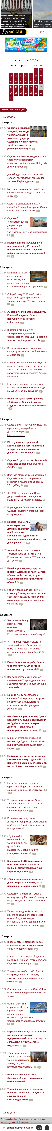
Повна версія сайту (9, 1119)
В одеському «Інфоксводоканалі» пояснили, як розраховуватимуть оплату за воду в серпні (25, 945)
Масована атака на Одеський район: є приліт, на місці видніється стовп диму (27, 192)
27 (26, 92)
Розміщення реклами (27, 1119)
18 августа (6, 777)
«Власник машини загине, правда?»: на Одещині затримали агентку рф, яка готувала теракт (20, 1060)
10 (11, 81)
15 (36, 81)
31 (11, 98)
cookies (30, 1127)
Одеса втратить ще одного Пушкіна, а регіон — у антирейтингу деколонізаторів (27, 428)
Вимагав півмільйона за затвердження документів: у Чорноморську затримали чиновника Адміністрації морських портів (27, 335)
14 (31, 81)
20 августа (6, 419)
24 (11, 92)
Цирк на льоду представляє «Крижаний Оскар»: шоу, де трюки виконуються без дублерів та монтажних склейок (26, 702)
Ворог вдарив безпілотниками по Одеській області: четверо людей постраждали (25, 511)
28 (31, 92)
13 (26, 81)
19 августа (6, 615)
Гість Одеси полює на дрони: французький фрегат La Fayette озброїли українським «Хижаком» (25, 786)
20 (26, 87)
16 (41, 81)
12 (21, 81)
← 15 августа (7, 117)
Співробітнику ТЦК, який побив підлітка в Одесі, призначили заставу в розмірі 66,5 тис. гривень (26, 297)
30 (41, 92)
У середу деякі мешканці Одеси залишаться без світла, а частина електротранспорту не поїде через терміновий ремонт (26, 805)
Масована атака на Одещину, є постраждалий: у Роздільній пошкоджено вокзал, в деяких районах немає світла (26, 247)
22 (36, 87)
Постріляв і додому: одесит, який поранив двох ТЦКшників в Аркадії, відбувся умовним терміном (26, 387)
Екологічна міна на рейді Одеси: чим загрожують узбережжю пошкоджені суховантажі (26, 666)
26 (21, 92)
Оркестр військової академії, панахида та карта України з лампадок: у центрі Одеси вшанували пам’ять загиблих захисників (22, 138)
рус (42, 31)
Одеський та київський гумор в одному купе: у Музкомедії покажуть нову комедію (27, 897)
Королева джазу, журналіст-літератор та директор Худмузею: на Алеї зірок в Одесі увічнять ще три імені (27, 823)
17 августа (6, 936)
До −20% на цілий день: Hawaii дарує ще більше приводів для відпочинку (24, 496)
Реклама (26, 52)
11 (16, 81)
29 (36, 92)
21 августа (6, 267)
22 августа (6, 122)
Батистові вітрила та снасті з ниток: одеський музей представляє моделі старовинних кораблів (23, 279)
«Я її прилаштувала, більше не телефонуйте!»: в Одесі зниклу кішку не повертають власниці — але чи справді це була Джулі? (25, 646)
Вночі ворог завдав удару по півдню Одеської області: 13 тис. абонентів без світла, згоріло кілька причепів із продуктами (26, 575)
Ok (39, 1127)
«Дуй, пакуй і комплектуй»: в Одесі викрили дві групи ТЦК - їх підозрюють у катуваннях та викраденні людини (22, 845)
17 (11, 87)
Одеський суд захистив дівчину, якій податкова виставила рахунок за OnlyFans (27, 464)
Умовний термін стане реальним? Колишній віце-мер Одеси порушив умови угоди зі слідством (26, 317)
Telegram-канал (27, 1123)
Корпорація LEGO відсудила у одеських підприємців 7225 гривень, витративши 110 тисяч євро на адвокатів (25, 866)
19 (21, 87)
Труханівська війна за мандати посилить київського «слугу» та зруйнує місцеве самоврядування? (25, 1094)
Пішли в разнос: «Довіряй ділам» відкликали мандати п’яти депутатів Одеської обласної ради (27, 960)
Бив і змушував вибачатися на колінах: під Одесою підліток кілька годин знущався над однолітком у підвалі (26, 743)
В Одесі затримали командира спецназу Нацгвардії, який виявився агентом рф (27, 351)
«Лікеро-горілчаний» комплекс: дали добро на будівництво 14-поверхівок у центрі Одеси (25, 882)
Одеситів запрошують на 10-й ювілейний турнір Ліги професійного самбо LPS (27, 207)
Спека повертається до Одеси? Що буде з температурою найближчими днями (26, 992)
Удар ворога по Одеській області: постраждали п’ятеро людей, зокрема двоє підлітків (25, 976)
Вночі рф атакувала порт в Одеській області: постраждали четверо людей (25, 1078)
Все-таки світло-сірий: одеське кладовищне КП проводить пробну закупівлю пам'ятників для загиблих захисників (26, 682)
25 (16, 92)
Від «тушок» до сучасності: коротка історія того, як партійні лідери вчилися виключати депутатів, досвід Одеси (26, 447)
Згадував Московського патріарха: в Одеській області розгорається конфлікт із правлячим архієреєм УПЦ (26, 480)
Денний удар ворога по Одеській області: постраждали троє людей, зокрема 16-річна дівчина (26, 178)
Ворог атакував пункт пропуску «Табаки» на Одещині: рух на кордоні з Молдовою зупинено (25, 402)
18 (16, 87)
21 (31, 87)
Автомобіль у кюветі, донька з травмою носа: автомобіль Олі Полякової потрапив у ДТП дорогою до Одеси (26, 555)
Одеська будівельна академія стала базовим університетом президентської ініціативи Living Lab (27, 161)
